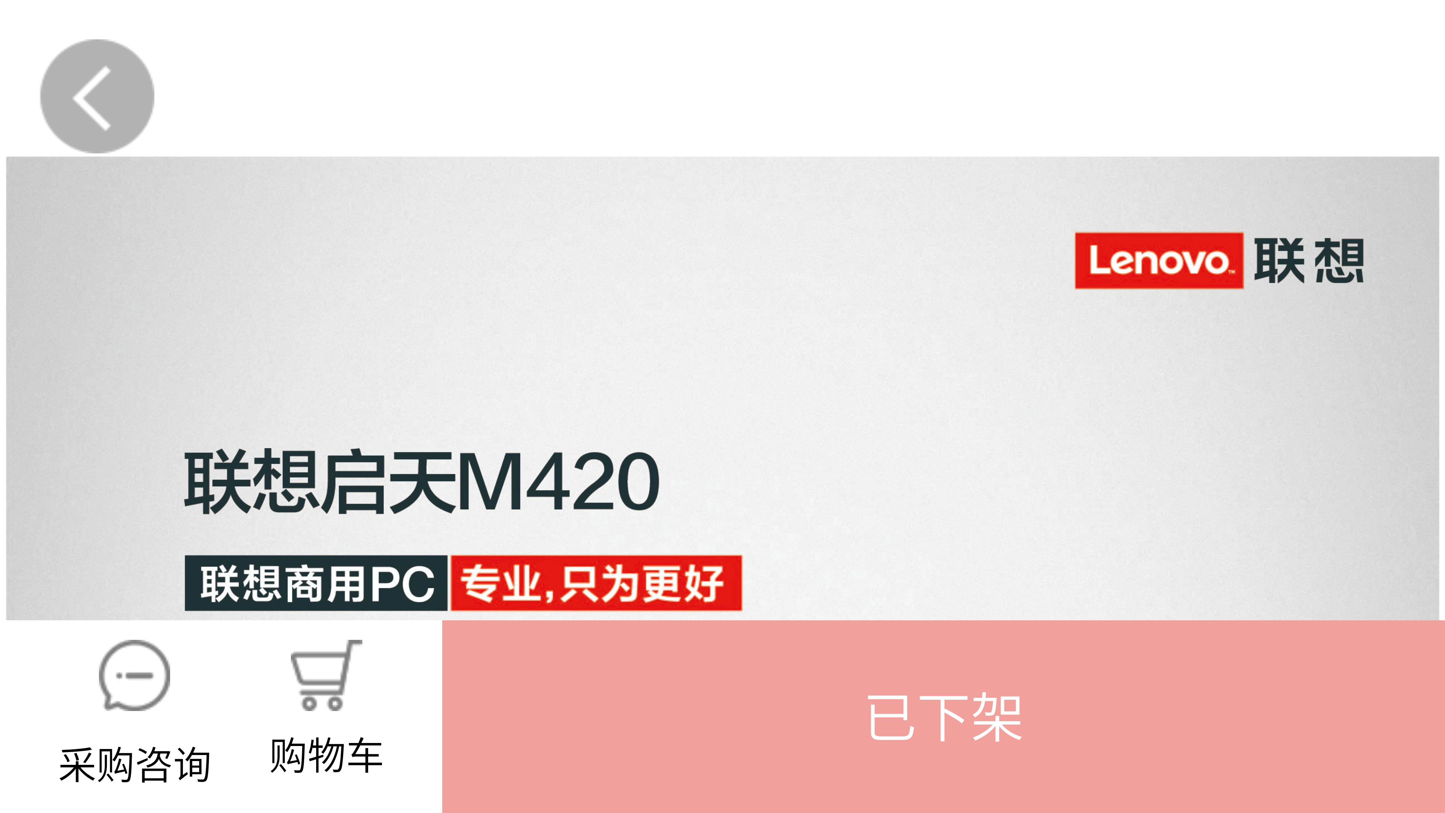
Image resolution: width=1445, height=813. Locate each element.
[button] (943, 716)
